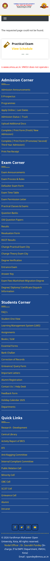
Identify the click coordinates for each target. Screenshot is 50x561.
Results (5, 226)
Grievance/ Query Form (13, 366)
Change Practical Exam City (15, 246)
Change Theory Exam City (14, 253)
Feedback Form (9, 393)
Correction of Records (13, 359)
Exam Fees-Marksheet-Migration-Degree (22, 280)
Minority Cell (8, 475)
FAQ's (4, 312)
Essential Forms (9, 345)
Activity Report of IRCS (13, 441)
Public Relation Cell (11, 468)
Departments (8, 406)
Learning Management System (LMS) (20, 325)
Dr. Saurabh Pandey (30, 545)
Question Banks (9, 213)
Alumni (5, 502)
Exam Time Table (10, 192)
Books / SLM (7, 339)
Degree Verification (11, 260)
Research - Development (14, 427)
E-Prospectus (8, 96)
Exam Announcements (13, 172)
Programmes (8, 103)
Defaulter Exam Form (12, 185)
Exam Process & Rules (12, 179)
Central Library (9, 434)
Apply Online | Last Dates (14, 110)
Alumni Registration (11, 379)
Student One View (10, 318)
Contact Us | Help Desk (13, 386)
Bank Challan (8, 352)
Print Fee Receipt (10, 151)
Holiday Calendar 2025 (13, 400)
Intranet (5, 508)
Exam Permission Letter (13, 199)
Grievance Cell (8, 495)
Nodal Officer (11, 545)
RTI (3, 448)
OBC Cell (5, 481)
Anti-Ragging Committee (14, 454)
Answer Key (7, 273)
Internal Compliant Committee (17, 461)
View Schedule (22, 49)
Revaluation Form (10, 233)
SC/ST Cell (6, 488)
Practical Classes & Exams (14, 206)
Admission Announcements (15, 89)
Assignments (8, 332)
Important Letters (10, 372)
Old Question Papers (12, 219)
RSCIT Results (8, 239)
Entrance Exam (9, 267)
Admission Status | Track (14, 116)
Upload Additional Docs (13, 123)
